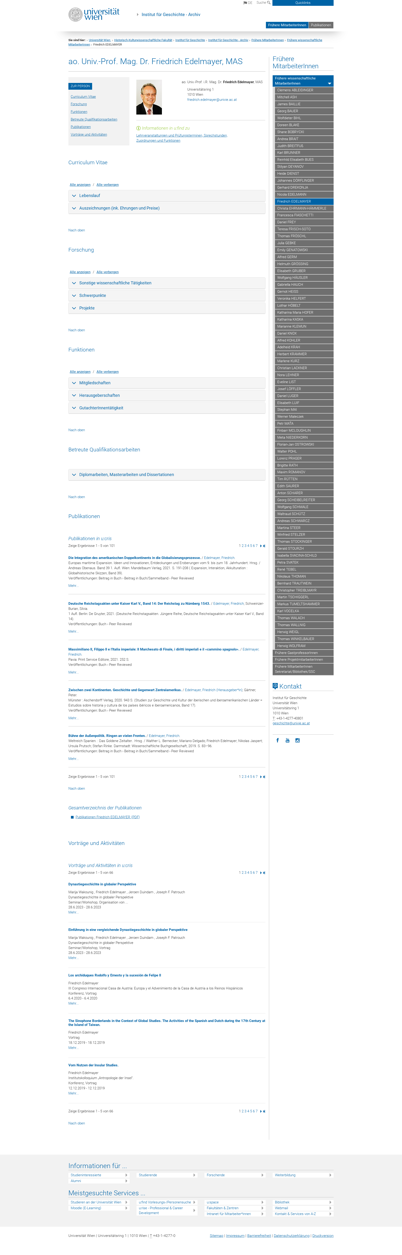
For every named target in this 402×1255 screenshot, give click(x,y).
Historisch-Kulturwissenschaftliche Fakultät (143, 40)
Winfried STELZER (291, 534)
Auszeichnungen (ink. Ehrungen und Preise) (119, 208)
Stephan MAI (287, 409)
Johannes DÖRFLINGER (295, 180)
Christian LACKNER (292, 368)
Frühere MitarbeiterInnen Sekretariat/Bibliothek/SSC (295, 669)
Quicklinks (303, 3)
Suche (262, 2)
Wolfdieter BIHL (289, 118)
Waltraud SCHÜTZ (291, 514)
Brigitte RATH (287, 465)
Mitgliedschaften (95, 382)
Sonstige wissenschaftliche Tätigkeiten (115, 282)
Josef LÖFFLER (289, 389)
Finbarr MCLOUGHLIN (294, 430)
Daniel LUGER (287, 396)
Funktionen (79, 112)
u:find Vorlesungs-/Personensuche (165, 1202)
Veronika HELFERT (291, 298)
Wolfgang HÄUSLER (292, 278)
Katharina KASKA (290, 319)
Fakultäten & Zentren (222, 1208)
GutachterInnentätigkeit (101, 407)
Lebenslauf (89, 195)
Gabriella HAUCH (290, 285)
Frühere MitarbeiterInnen (287, 25)
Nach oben (76, 230)
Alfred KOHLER (288, 340)
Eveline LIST (286, 382)
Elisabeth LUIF (288, 403)
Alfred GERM (287, 257)
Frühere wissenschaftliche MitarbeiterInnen (295, 80)
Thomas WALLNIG (291, 625)
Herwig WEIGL (288, 632)
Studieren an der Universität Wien (96, 1202)
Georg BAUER (287, 111)
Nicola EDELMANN (291, 194)
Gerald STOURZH (290, 548)
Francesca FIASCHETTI (295, 215)
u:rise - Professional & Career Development (161, 1210)
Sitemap (216, 1235)
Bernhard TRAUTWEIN (294, 583)
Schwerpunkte (92, 295)
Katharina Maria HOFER (295, 312)
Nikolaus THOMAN (291, 576)
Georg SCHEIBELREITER (296, 500)
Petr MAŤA (285, 423)
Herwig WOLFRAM (291, 646)
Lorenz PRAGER (289, 458)
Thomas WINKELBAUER (295, 639)
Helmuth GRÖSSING (292, 264)
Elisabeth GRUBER (291, 271)
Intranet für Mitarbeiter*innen (229, 1214)
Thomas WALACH (291, 618)
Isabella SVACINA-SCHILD (297, 555)
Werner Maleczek (290, 416)
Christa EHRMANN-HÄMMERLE (301, 208)
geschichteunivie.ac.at (291, 723)
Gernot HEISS (287, 291)
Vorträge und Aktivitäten (89, 134)
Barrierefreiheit (259, 1235)
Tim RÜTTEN (287, 479)
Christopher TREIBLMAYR (297, 590)
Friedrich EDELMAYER (294, 201)
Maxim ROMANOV (291, 472)
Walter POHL (287, 451)
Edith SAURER (288, 486)
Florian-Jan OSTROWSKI (295, 444)
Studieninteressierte (86, 1175)
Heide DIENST (288, 173)
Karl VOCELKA (288, 611)
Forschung (79, 104)
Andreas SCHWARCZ (293, 521)
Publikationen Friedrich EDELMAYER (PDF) (108, 817)
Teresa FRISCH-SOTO (294, 229)
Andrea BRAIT (287, 139)
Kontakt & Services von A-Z (295, 1214)
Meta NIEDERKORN (292, 437)
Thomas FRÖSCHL (291, 236)
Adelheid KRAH (288, 347)
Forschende (216, 1175)
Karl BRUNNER (288, 153)
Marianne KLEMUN (291, 326)
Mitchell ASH (287, 97)
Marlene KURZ (288, 361)
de (249, 3)
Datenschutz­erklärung (292, 1235)
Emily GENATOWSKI (292, 250)
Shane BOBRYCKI (290, 132)
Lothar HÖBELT (289, 305)
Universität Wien (100, 40)
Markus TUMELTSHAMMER (298, 604)
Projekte (87, 308)
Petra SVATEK (287, 562)
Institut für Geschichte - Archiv (171, 14)
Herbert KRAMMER (292, 354)
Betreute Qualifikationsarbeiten (94, 119)
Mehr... (73, 586)
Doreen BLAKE (288, 125)
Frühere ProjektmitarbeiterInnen (299, 659)
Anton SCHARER (290, 493)
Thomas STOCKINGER (294, 541)
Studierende (148, 1175)
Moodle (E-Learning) (86, 1208)
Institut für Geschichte (190, 40)
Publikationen (321, 25)
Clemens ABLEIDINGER (295, 90)
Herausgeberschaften (99, 395)
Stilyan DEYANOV (290, 166)
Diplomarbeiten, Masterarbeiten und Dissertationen (126, 474)
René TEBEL (286, 569)
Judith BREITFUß (290, 146)
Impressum (235, 1235)
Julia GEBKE (286, 243)
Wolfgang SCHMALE (292, 507)
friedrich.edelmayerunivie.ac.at (212, 100)
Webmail (281, 1208)
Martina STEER (289, 528)
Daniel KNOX (287, 333)
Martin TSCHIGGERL (293, 597)
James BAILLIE (289, 104)
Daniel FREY (286, 222)
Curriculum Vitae (83, 97)
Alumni (76, 1181)
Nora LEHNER (288, 375)
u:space (213, 1202)
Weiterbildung (285, 1175)
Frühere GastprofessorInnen (296, 653)
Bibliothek (282, 1202)
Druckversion (323, 1235)
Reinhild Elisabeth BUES (295, 160)
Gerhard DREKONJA (292, 187)
